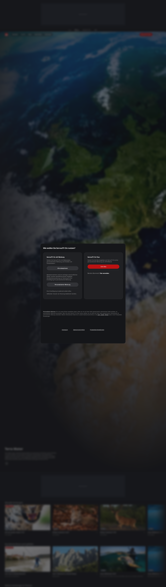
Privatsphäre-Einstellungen (97, 329)
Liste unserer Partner (103, 314)
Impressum (65, 329)
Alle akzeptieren (62, 268)
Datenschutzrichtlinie (79, 329)
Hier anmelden (104, 273)
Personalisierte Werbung (62, 284)
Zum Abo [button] (103, 266)
